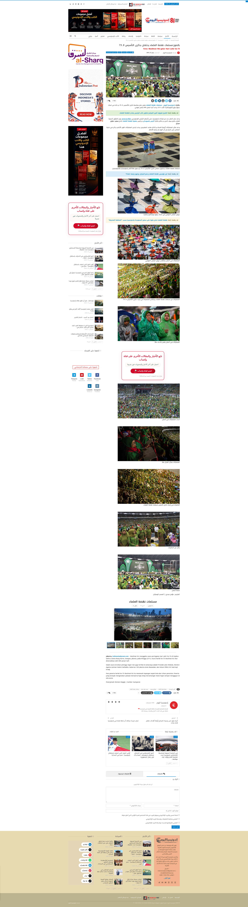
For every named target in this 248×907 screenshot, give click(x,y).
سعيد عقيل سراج (144, 689)
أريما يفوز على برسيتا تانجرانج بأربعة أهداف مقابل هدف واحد (162, 721)
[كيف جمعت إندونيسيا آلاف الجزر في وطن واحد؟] (99, 311)
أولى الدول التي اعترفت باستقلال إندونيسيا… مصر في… (83, 265)
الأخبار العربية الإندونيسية (112, 52)
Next (179, 76)
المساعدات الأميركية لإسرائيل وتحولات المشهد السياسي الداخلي (82, 335)
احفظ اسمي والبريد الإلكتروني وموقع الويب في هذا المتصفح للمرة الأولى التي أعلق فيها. (149, 815)
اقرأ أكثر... (167, 878)
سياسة (160, 36)
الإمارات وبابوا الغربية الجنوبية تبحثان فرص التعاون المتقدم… (107, 881)
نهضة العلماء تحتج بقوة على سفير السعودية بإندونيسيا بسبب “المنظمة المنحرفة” (137, 220)
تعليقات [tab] (160, 774)
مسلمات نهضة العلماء (134, 689)
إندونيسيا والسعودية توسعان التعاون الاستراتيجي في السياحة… (105, 862)
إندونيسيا (124, 52)
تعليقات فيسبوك (123, 774)
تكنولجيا (138, 36)
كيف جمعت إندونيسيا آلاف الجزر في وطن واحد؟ (81, 310)
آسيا (96, 36)
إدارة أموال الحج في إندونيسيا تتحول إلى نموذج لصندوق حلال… (81, 273)
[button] (120, 645)
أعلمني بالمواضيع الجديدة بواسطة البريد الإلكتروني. (161, 823)
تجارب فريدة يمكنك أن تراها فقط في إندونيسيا (123, 720)
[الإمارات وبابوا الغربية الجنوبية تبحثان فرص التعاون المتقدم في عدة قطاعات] (118, 882)
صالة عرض (130, 52)
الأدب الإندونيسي (113, 36)
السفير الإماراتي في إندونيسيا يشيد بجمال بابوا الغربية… (105, 872)
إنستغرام (84, 870)
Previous (106, 76)
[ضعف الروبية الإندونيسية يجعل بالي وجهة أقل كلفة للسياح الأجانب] (118, 853)
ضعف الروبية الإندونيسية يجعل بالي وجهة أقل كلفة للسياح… (105, 852)
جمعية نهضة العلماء (162, 689)
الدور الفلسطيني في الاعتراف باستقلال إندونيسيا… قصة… (81, 257)
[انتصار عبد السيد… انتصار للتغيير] (99, 320)
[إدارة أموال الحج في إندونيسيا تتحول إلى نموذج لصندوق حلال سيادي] (99, 275)
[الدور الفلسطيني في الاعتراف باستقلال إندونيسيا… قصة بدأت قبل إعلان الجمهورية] (143, 743)
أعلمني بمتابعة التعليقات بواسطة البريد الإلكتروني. (162, 819)
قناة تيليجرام (83, 865)
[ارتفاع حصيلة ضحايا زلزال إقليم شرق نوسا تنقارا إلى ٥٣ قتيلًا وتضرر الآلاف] (99, 283)
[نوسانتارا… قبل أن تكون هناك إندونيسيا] (99, 303)
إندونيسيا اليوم (169, 105)
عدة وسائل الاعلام (111, 4)
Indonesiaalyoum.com (120, 656)
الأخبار (167, 36)
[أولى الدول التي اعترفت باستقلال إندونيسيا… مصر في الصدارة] (119, 743)
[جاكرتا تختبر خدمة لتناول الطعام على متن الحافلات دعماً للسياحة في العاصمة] (118, 843)
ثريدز (85, 875)
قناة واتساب (84, 860)
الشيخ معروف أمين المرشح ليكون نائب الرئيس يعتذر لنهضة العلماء (143, 113)
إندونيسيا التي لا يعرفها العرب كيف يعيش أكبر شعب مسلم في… (82, 326)
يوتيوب (85, 855)
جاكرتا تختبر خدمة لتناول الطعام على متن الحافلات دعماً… (105, 843)
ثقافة (153, 36)
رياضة (123, 36)
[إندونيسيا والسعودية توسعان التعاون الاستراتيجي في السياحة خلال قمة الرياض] (118, 863)
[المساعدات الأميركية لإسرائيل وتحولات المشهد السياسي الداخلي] (99, 336)
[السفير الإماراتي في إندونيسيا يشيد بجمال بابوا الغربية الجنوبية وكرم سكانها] (118, 872)
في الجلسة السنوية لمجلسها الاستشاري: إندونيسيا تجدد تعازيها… (81, 249)
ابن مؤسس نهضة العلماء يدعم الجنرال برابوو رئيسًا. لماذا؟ (146, 174)
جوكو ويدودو (153, 689)
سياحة (146, 36)
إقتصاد (130, 36)
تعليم (103, 36)
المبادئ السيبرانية (122, 4)
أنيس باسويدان (172, 689)
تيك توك (85, 881)
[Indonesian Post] (137, 5)
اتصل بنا (154, 4)
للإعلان (149, 4)
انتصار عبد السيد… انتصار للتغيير (83, 317)
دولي (90, 36)
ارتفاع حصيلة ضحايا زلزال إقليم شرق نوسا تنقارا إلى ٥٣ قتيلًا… (81, 282)
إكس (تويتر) (84, 849)
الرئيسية (160, 4)
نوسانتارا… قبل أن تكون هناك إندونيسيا (81, 300)
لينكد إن (85, 844)
